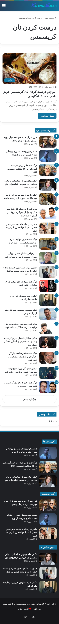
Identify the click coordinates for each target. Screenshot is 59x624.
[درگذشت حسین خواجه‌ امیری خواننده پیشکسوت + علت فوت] (47, 244)
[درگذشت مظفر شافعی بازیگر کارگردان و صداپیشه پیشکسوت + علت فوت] (47, 358)
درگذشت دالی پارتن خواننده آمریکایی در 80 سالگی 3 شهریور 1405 (22, 168)
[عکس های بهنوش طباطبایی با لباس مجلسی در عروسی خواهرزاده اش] (47, 185)
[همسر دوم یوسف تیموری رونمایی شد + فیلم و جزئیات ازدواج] (47, 156)
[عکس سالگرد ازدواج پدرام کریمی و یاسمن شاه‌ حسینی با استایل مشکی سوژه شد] (47, 342)
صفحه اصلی (49, 18)
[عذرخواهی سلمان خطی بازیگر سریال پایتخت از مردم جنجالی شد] (47, 258)
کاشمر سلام (49, 87)
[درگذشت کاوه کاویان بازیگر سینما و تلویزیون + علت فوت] (47, 387)
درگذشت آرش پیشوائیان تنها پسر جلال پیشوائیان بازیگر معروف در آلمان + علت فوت (22, 212)
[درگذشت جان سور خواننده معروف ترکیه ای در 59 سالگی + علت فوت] (47, 328)
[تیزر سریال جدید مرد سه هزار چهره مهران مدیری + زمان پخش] (47, 142)
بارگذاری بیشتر (29, 399)
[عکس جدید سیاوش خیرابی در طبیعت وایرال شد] (47, 300)
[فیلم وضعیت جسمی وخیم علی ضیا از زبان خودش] (47, 314)
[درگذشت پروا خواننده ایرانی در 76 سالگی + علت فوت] (47, 286)
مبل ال (51, 421)
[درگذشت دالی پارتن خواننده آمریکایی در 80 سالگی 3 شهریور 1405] (47, 170)
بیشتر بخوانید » (47, 116)
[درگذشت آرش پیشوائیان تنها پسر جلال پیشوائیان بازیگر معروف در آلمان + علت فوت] (47, 213)
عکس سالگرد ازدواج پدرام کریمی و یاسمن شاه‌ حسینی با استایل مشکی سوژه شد (20, 341)
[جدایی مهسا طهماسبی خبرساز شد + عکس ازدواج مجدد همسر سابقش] (47, 272)
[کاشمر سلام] (44, 5)
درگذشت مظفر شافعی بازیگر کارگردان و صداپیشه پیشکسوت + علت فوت (21, 356)
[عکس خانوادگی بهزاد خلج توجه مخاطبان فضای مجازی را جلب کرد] (47, 373)
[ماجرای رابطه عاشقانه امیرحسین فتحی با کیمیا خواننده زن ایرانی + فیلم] (47, 228)
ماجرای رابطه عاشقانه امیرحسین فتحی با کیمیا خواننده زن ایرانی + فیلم (21, 227)
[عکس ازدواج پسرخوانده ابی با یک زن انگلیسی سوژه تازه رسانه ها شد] (47, 199)
